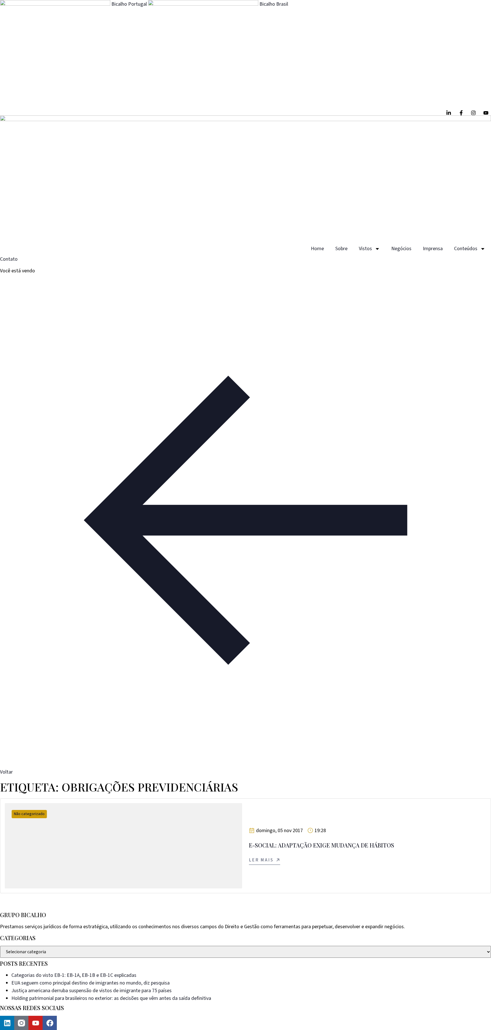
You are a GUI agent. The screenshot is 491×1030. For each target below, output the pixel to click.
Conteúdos (465, 248)
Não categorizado (29, 814)
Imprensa (433, 248)
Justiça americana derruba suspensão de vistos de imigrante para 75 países (91, 990)
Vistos (365, 248)
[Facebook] (50, 1023)
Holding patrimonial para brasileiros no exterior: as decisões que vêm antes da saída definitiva (111, 998)
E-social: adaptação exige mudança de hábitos (321, 845)
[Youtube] (35, 1023)
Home (317, 248)
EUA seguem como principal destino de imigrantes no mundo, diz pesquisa (90, 983)
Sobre (341, 248)
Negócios (401, 248)
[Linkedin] (7, 1023)
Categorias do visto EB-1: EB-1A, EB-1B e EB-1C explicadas (73, 975)
